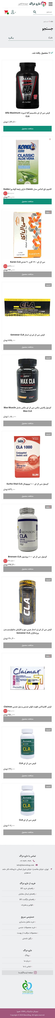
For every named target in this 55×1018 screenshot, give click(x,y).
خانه (51, 21)
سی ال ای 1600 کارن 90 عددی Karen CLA (27, 262)
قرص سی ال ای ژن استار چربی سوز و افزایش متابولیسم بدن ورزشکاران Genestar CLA (28, 631)
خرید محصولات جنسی (27, 927)
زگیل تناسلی (27, 938)
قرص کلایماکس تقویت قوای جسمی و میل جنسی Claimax (27, 706)
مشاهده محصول (27, 128)
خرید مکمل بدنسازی (27, 921)
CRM (23, 1011)
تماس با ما (27, 966)
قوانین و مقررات (27, 904)
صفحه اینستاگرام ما (25, 972)
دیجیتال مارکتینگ (32, 1011)
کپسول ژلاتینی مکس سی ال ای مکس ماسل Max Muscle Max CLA (27, 409)
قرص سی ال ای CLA (27, 763)
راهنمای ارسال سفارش (27, 893)
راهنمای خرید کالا (27, 888)
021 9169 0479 (25, 861)
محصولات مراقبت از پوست (27, 932)
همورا (18, 1011)
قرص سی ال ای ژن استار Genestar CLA (27, 334)
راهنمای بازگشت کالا (27, 899)
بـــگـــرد (11, 38)
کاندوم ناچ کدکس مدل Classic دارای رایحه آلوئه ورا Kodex (27, 189)
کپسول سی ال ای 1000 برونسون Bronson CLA (27, 556)
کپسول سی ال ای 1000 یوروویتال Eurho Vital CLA (27, 484)
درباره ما (27, 960)
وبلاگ (27, 955)
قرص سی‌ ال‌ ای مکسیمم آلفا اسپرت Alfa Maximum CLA (27, 114)
